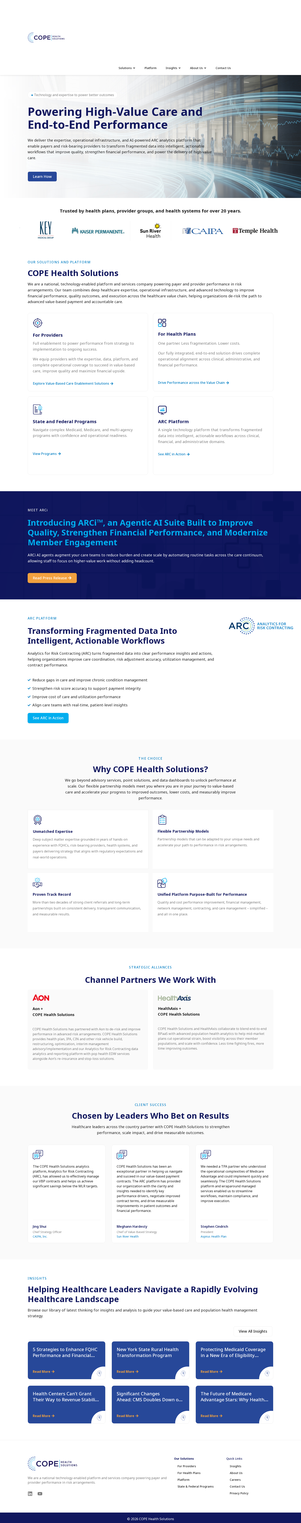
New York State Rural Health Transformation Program (148, 1352)
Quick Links (234, 1458)
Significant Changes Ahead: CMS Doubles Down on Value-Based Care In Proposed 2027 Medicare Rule (149, 1402)
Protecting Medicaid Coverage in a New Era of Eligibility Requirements (233, 1355)
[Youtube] (39, 1493)
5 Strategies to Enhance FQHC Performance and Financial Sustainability (65, 1355)
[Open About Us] (205, 68)
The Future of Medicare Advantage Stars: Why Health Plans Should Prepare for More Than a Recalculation (234, 1402)
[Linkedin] (30, 1493)
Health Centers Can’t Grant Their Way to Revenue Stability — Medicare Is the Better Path (66, 1399)
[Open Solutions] (134, 68)
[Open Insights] (179, 68)
